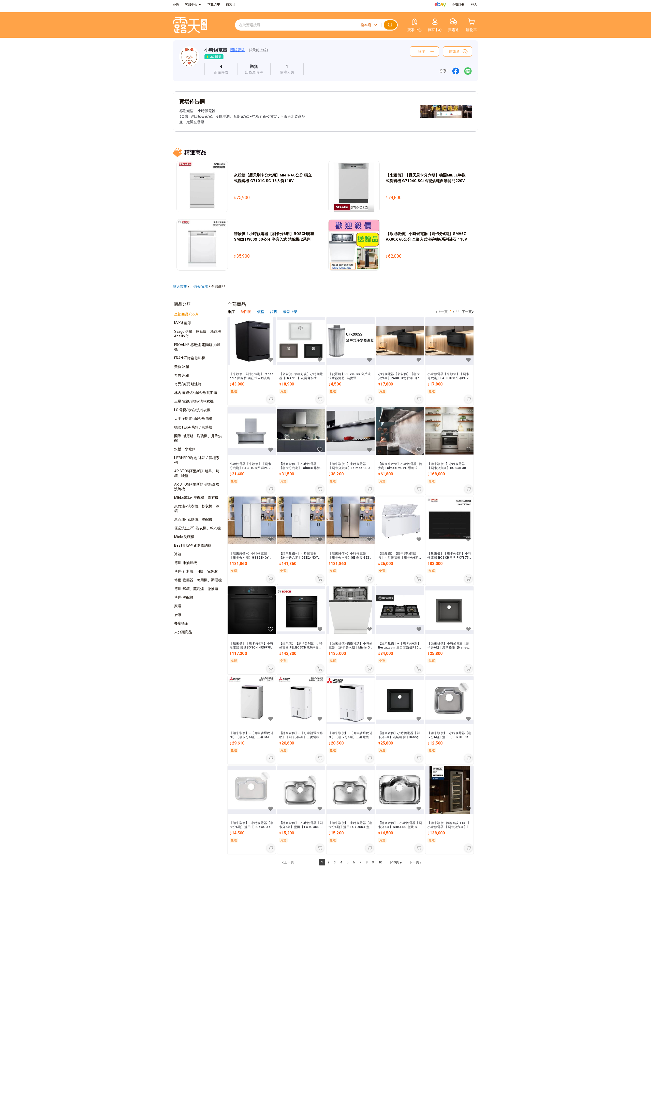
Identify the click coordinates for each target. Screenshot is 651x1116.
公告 (176, 4)
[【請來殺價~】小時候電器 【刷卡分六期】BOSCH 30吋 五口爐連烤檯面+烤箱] (449, 431)
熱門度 (246, 312)
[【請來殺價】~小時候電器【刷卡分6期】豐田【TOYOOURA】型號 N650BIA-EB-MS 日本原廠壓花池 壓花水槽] (252, 790)
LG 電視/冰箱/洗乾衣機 (192, 410)
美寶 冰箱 (181, 367)
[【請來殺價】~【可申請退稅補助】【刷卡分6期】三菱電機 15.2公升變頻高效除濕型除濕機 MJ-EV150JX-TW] (351, 700)
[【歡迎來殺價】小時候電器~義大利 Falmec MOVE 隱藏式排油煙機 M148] (400, 431)
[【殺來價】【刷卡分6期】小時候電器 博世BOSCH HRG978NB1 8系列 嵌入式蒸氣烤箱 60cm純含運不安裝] (252, 610)
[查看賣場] (189, 60)
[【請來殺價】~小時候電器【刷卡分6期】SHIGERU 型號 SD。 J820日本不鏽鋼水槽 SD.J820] (400, 790)
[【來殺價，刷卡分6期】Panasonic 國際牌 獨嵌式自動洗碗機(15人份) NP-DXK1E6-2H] (252, 341)
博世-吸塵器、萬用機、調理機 (198, 580)
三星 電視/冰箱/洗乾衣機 (194, 401)
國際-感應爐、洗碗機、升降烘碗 (198, 438)
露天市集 (180, 286)
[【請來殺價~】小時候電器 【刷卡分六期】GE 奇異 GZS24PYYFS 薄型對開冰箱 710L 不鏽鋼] (351, 521)
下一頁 (467, 312)
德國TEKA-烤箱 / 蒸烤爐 (193, 427)
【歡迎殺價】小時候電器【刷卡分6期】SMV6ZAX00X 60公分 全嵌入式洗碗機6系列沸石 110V (426, 236)
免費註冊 (458, 4)
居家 (177, 615)
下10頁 (394, 862)
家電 (177, 606)
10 (380, 862)
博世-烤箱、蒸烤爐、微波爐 (196, 589)
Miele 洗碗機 (184, 537)
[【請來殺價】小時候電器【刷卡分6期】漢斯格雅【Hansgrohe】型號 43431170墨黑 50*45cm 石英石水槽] (400, 700)
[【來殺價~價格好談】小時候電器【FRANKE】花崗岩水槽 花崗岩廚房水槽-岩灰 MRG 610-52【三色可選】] (301, 341)
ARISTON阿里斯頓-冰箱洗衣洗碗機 (196, 486)
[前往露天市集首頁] (190, 25)
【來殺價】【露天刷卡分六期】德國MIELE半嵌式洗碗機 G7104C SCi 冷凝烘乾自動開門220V (426, 178)
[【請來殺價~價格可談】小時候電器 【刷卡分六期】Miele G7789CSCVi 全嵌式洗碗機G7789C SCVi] (351, 610)
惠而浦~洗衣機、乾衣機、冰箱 (196, 508)
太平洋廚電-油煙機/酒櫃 (193, 419)
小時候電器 (215, 49)
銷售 (274, 312)
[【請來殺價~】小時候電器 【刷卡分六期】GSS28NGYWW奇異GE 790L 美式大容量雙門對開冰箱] (252, 521)
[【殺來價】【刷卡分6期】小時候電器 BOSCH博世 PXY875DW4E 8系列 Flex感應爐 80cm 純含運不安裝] (449, 521)
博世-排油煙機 (185, 563)
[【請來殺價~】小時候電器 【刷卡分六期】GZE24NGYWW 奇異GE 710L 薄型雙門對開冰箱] (301, 521)
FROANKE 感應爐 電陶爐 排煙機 (197, 347)
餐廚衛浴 (181, 623)
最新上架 (290, 312)
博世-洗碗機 (183, 597)
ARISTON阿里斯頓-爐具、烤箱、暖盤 (196, 473)
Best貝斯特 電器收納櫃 (192, 545)
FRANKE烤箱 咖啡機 (189, 358)
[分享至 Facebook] (456, 71)
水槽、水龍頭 (185, 449)
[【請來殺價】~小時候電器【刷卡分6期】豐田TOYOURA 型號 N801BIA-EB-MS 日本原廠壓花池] (351, 790)
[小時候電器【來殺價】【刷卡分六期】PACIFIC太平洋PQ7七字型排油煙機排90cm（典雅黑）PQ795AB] (400, 341)
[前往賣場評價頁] (221, 69)
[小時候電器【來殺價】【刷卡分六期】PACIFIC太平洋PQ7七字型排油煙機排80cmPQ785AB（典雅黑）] (449, 341)
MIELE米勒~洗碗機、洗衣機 (196, 497)
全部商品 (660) (186, 314)
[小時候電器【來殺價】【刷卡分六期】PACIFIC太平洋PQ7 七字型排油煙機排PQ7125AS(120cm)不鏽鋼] (252, 431)
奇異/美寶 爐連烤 (187, 384)
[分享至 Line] (468, 71)
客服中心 (191, 4)
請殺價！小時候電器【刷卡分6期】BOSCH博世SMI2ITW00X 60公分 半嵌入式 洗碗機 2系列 (274, 236)
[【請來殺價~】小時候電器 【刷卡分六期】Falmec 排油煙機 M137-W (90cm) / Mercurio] (301, 431)
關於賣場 (237, 50)
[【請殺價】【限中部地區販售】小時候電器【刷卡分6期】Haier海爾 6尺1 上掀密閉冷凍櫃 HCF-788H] (400, 521)
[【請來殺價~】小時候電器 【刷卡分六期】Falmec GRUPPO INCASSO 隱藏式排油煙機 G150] (351, 431)
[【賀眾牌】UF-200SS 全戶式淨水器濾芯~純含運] (351, 341)
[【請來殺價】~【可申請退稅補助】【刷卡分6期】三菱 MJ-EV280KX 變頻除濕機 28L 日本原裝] (252, 700)
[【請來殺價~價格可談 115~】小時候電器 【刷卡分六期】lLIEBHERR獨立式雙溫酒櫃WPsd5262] (449, 790)
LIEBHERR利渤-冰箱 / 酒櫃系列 (196, 460)
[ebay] (440, 5)
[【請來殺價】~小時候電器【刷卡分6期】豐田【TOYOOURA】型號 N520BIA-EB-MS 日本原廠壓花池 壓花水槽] (449, 700)
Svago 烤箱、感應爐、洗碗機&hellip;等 (197, 333)
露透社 (230, 4)
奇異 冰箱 (181, 375)
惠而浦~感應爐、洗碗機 (193, 519)
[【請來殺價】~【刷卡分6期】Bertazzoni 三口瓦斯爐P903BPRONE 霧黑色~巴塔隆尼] (400, 610)
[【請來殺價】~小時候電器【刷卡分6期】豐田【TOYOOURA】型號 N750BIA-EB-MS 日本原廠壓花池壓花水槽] (301, 790)
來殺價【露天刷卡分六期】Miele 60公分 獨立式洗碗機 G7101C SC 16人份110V (273, 178)
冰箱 (177, 554)
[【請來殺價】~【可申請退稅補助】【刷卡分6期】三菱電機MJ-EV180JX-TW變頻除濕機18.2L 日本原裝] (301, 700)
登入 (474, 4)
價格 (261, 312)
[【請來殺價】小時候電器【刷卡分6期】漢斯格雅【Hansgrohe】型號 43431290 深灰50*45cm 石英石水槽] (449, 610)
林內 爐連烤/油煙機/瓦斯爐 (195, 393)
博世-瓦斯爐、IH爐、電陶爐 (196, 571)
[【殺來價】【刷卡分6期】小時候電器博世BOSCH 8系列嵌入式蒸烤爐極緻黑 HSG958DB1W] (301, 610)
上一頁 (443, 312)
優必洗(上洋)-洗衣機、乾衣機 (197, 528)
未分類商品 (183, 632)
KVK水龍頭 (182, 323)
